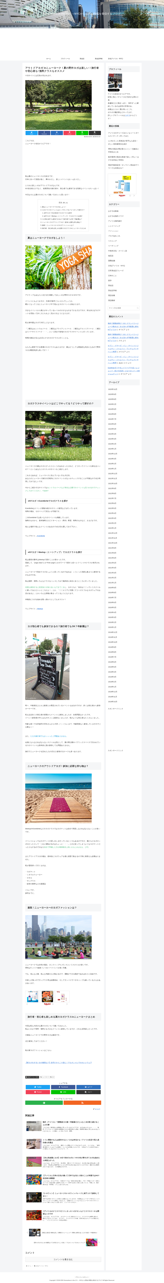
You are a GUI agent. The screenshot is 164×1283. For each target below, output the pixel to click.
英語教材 (111, 300)
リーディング (113, 246)
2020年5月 (112, 607)
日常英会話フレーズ (116, 271)
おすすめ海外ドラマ (116, 216)
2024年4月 (112, 434)
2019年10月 (112, 642)
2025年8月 (112, 399)
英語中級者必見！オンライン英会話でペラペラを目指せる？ (123, 166)
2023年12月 (112, 454)
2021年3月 (112, 573)
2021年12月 (112, 533)
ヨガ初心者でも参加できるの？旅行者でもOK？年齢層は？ (62, 219)
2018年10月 (112, 702)
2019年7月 (112, 657)
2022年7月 (112, 498)
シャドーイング (114, 226)
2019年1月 (112, 687)
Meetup (40, 609)
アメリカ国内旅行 (115, 221)
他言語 (110, 256)
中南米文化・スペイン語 (117, 251)
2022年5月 (112, 508)
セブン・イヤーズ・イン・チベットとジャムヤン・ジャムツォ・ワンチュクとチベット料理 (123, 349)
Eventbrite (41, 536)
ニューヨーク (45, 1077)
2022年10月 (112, 483)
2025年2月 (112, 404)
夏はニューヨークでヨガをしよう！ (54, 207)
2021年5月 (112, 563)
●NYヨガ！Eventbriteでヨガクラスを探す (58, 213)
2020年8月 (112, 592)
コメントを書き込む (63, 1259)
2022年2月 (112, 523)
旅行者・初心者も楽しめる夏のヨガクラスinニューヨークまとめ (64, 228)
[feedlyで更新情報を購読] (44, 1103)
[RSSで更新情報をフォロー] (82, 1103)
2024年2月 (112, 444)
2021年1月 (112, 583)
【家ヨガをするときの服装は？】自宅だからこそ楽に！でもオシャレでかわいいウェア (58, 1063)
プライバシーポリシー (82, 1277)
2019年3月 (112, 677)
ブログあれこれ (114, 236)
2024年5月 (112, 429)
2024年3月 (112, 439)
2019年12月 (112, 632)
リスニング (112, 241)
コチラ (127, 115)
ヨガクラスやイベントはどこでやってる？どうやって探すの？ (63, 210)
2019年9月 (112, 647)
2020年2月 (112, 622)
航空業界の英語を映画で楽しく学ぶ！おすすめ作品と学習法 (123, 158)
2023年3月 (112, 459)
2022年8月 (112, 493)
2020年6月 (112, 602)
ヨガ (53, 1077)
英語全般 (111, 295)
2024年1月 (112, 449)
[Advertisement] (82, 42)
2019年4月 (112, 672)
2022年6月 (112, 503)
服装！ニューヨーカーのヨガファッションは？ (58, 225)
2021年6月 (112, 558)
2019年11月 (112, 637)
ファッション (113, 231)
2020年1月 (112, 627)
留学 (110, 281)
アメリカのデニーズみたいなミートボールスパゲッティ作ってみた (123, 134)
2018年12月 (112, 692)
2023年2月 (112, 464)
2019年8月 (112, 652)
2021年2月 (112, 578)
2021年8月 (112, 553)
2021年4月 (112, 568)
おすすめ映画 (113, 211)
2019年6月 (112, 662)
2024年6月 (112, 424)
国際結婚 (111, 261)
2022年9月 (112, 488)
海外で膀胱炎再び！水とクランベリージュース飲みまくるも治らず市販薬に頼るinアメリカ (123, 326)
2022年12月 (112, 474)
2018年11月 (112, 697)
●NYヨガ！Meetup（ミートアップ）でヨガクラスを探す (63, 216)
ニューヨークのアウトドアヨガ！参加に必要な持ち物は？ (62, 222)
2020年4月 (112, 612)
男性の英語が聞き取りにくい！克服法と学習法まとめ (123, 150)
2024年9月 (112, 409)
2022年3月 (112, 518)
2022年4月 (112, 513)
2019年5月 (112, 667)
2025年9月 (112, 394)
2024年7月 (112, 419)
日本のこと (112, 276)
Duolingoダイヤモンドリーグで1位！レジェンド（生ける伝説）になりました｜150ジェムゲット (124, 371)
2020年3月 (112, 617)
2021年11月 (112, 538)
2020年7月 (112, 597)
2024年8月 (112, 414)
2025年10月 (112, 389)
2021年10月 (112, 543)
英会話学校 (112, 290)
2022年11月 (112, 478)
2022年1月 (112, 528)
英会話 (110, 285)
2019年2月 (112, 682)
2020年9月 (112, 588)
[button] (137, 308)
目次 (60, 203)
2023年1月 (112, 469)
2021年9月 (112, 548)
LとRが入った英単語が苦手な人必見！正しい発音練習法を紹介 (123, 142)
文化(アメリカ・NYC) (33, 1077)
